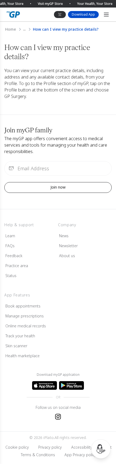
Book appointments (22, 306)
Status (10, 275)
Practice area (16, 265)
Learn (10, 235)
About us (67, 255)
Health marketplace (22, 355)
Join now (58, 187)
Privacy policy (50, 447)
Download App (83, 14)
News (64, 235)
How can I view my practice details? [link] (65, 29)
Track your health (20, 335)
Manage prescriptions (24, 315)
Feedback (13, 255)
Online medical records (25, 325)
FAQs (10, 245)
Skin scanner (16, 345)
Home (10, 29)
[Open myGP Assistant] (101, 449)
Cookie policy (17, 447)
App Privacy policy (80, 454)
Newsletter (68, 245)
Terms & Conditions (38, 454)
